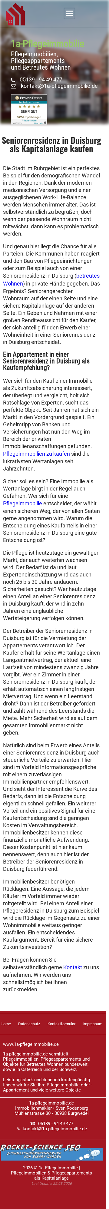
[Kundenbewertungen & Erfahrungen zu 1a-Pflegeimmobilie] (29, 123)
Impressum (92, 1024)
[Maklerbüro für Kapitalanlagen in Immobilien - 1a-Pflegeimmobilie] (15, 16)
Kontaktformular (61, 1024)
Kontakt (72, 967)
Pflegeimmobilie (22, 503)
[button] (54, 16)
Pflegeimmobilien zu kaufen (36, 454)
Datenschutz (29, 1024)
